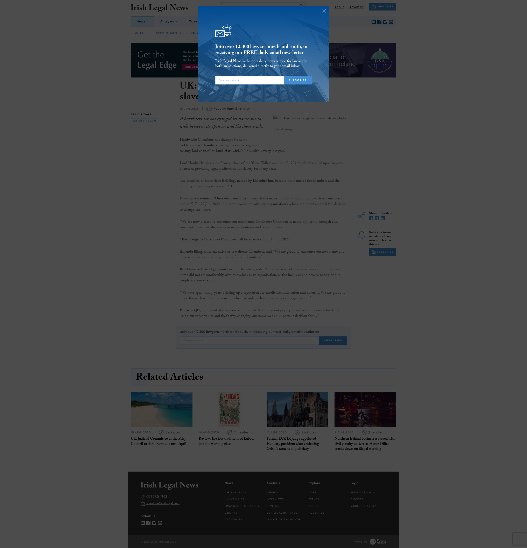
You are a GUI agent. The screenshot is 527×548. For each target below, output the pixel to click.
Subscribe (298, 80)
